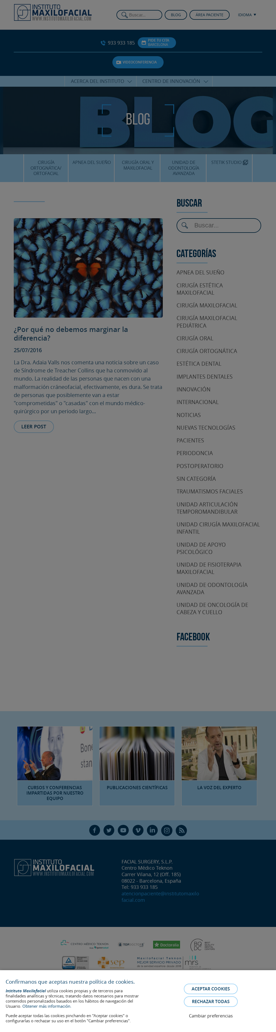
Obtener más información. (46, 1006)
